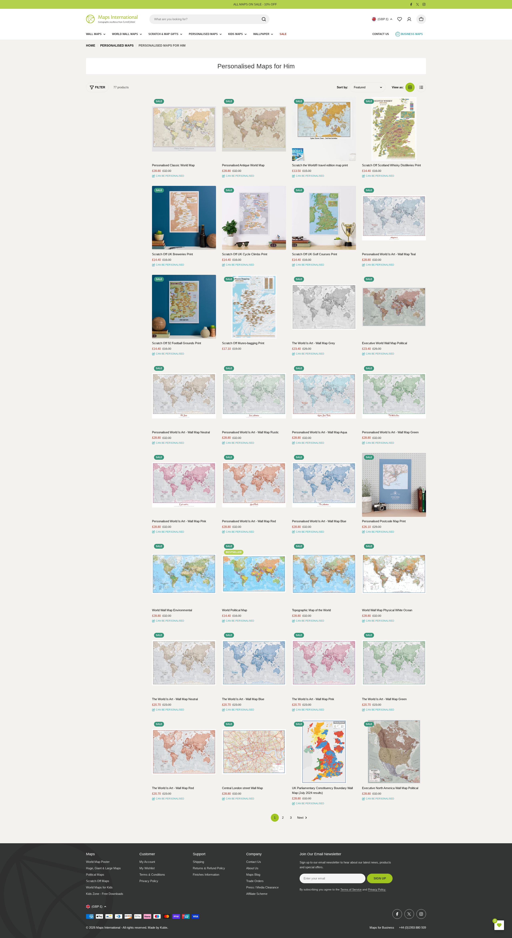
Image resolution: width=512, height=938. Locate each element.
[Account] (409, 19)
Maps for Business (382, 927)
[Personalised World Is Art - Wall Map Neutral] (184, 396)
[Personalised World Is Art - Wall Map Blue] (324, 485)
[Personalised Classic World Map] (184, 129)
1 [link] (275, 817)
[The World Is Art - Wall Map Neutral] (184, 663)
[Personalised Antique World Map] (254, 129)
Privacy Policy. (377, 889)
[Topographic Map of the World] (324, 574)
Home (90, 45)
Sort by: (342, 87)
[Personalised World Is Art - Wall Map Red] (254, 485)
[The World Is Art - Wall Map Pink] (324, 663)
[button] (209, 103)
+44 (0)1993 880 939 (412, 927)
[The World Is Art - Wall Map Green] (394, 663)
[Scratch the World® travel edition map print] (324, 129)
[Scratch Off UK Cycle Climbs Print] (254, 218)
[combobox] (209, 19)
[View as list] (421, 87)
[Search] (263, 19)
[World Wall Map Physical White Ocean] (394, 574)
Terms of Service (351, 889)
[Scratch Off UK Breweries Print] (184, 218)
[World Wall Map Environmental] (184, 574)
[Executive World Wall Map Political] (394, 307)
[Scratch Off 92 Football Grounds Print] (184, 307)
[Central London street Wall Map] (254, 752)
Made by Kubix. (158, 927)
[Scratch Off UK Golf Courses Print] (324, 218)
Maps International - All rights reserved (121, 927)
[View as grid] (410, 87)
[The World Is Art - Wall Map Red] (184, 752)
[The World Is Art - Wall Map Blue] (254, 663)
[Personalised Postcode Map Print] (394, 485)
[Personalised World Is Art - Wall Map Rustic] (254, 396)
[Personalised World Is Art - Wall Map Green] (394, 396)
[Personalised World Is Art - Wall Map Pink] (184, 485)
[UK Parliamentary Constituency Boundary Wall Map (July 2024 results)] (324, 752)
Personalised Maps (117, 45)
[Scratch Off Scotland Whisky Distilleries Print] (394, 129)
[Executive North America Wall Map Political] (394, 752)
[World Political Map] (254, 574)
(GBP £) (383, 19)
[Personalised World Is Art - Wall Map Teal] (394, 218)
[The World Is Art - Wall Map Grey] (324, 307)
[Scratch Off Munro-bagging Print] (254, 307)
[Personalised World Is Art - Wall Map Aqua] (324, 396)
